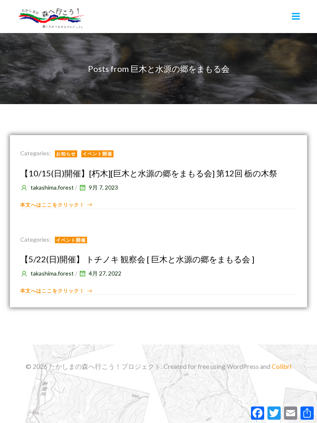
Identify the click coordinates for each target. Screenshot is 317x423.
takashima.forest (52, 187)
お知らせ (66, 153)
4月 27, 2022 (105, 273)
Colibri (281, 366)
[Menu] (296, 17)
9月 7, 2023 (103, 187)
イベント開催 (97, 153)
